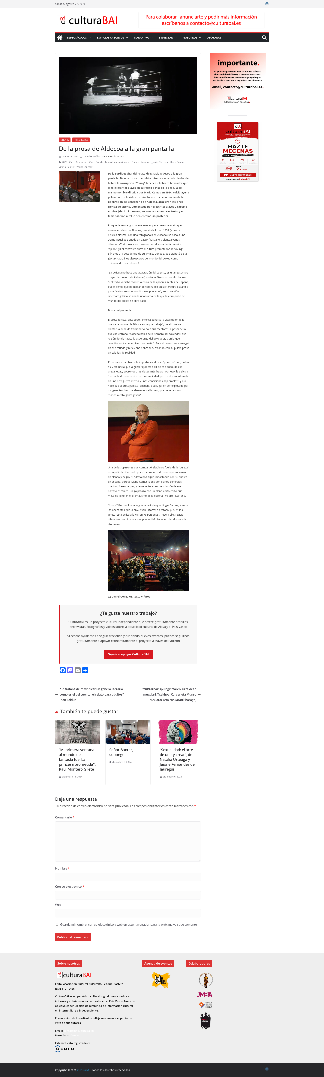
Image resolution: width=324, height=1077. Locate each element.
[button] (89, 37)
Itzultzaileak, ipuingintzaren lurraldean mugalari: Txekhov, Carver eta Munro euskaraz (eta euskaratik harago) (169, 694)
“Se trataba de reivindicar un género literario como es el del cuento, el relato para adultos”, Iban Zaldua (92, 694)
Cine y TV (64, 140)
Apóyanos (214, 37)
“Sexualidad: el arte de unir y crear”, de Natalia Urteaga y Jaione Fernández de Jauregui (177, 759)
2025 (64, 162)
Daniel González (91, 156)
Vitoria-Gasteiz (66, 167)
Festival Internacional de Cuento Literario (127, 162)
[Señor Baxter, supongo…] (128, 723)
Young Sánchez (84, 167)
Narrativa (141, 37)
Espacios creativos (110, 37)
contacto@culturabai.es (79, 1030)
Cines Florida (96, 162)
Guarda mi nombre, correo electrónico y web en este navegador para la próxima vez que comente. (128, 924)
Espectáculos (77, 37)
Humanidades (81, 140)
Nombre (62, 868)
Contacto (76, 1035)
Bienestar (166, 37)
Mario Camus (177, 162)
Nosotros (190, 37)
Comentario (64, 817)
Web (58, 905)
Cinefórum (81, 162)
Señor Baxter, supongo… (121, 752)
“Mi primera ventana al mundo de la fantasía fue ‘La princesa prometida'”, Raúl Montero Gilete (77, 759)
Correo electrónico (69, 886)
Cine (71, 162)
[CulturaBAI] (59, 37)
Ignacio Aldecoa (159, 162)
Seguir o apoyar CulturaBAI (128, 654)
